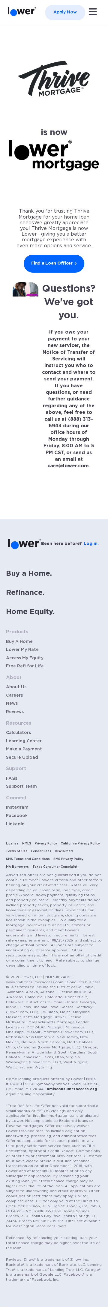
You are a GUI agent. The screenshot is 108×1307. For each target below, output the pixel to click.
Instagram (17, 807)
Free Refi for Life (25, 666)
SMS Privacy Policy (68, 859)
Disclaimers (64, 851)
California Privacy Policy (80, 843)
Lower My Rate (22, 650)
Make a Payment (24, 749)
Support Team (21, 786)
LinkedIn (15, 824)
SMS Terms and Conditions (28, 859)
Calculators (18, 733)
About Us (16, 687)
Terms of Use (17, 851)
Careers (14, 695)
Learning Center (24, 741)
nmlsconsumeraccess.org (72, 1089)
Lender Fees (41, 851)
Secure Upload (22, 757)
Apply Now (65, 12)
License (12, 843)
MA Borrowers (17, 866)
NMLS (26, 843)
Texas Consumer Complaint (54, 866)
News (12, 703)
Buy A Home (19, 642)
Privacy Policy (46, 843)
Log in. (91, 544)
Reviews (15, 712)
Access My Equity (25, 658)
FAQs (11, 778)
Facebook (17, 816)
